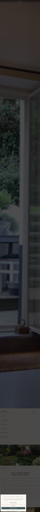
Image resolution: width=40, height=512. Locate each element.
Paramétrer (13, 505)
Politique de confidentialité (16, 510)
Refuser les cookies (13, 502)
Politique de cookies (8, 510)
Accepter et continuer (13, 508)
